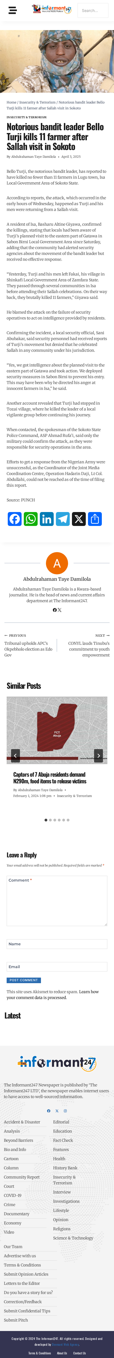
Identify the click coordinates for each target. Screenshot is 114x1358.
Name (15, 943)
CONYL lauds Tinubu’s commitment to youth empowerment (89, 646)
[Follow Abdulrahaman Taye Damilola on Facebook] (55, 610)
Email (14, 966)
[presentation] (57, 730)
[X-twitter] (57, 1111)
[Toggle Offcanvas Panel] (13, 10)
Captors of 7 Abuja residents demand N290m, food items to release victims (49, 777)
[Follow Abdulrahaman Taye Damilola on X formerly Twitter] (59, 610)
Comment (20, 880)
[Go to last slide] (15, 755)
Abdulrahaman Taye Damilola (33, 157)
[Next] (98, 755)
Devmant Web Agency (65, 1344)
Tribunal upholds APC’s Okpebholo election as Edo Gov (28, 646)
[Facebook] (48, 1111)
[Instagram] (65, 1111)
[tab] (46, 820)
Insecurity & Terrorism (27, 117)
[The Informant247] (51, 10)
